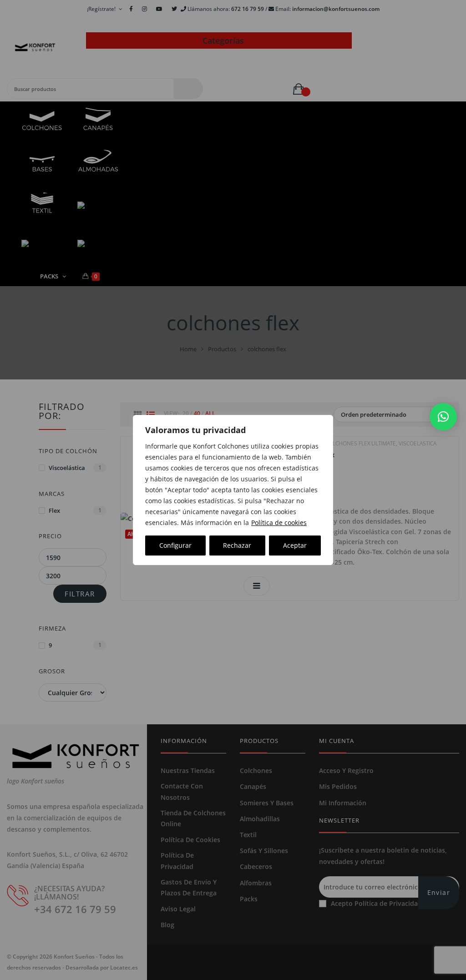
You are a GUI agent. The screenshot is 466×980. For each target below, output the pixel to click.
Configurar (175, 545)
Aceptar (295, 545)
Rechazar (237, 545)
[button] (443, 416)
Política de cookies (279, 522)
